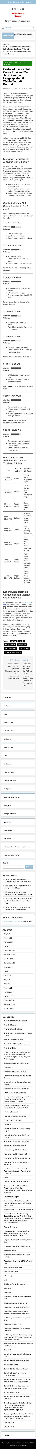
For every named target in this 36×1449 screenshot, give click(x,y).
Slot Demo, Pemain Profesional (14, 1284)
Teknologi (7, 1350)
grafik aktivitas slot (17, 641)
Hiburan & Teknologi (11, 1112)
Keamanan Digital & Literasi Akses (15, 1150)
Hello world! (28, 922)
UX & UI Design (9, 1427)
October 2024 (8, 1009)
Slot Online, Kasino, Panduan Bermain (16, 1307)
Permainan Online (10, 1250)
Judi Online (8, 1124)
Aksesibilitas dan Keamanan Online (16, 1021)
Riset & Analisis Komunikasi (13, 1267)
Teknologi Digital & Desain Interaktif (16, 1369)
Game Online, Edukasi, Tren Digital (15, 1071)
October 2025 (8, 959)
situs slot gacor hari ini (12, 797)
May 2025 (7, 980)
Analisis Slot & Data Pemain (13, 1040)
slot (5, 714)
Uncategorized (9, 1423)
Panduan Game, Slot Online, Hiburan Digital (18, 1210)
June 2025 (7, 975)
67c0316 (7, 89)
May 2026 (7, 934)
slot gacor (7, 706)
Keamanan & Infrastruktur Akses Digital (17, 1141)
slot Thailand (24, 649)
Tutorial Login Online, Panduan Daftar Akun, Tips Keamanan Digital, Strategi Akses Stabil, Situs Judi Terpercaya (18, 1416)
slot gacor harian (10, 649)
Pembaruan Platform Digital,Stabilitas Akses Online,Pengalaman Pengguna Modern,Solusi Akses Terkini (16, 1233)
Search (5, 863)
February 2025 (8, 992)
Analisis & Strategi (10, 1025)
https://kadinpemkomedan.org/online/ (17, 847)
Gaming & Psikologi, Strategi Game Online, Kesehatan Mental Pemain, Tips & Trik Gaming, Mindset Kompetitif (18, 1099)
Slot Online (7, 1292)
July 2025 (7, 971)
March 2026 (8, 938)
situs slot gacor (9, 722)
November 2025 (9, 955)
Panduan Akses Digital (11, 1197)
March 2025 (8, 988)
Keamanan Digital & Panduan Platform (16, 1154)
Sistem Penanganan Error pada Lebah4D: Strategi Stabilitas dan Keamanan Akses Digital (18, 2)
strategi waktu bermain (13, 652)
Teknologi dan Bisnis (11, 1365)
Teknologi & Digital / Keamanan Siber (16, 1361)
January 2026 (8, 946)
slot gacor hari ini (10, 780)
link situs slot (8, 731)
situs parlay (8, 830)
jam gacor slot (10, 645)
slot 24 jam (22, 645)
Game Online (8, 1067)
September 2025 (9, 963)
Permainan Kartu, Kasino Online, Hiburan (17, 1246)
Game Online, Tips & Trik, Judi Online (16, 1088)
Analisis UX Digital (10, 1048)
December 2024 (9, 1000)
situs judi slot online (11, 1272)
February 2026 (8, 942)
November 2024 (9, 1005)
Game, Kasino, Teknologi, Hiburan (15, 1093)
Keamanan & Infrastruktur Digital (15, 1146)
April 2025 (7, 984)
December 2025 (9, 950)
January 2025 (8, 996)
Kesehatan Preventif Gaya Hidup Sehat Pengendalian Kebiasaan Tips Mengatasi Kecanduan (17, 1171)
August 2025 (8, 967)
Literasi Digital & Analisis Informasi (16, 1182)
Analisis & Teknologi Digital (13, 1029)
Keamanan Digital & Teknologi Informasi (17, 1158)
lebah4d (6, 1177)
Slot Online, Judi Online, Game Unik (16, 1303)
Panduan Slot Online (11, 1227)
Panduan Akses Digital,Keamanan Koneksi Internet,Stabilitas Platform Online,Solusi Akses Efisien (18, 1203)
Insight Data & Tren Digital (12, 1120)
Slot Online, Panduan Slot (12, 1324)
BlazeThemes (22, 1445)
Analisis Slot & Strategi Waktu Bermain (15, 63)
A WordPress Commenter (13, 922)
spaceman (7, 822)
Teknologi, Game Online (12, 1392)
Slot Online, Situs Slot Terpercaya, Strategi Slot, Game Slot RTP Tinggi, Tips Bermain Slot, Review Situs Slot (18, 1337)
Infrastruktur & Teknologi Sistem (15, 1116)
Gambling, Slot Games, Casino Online (16, 1063)
